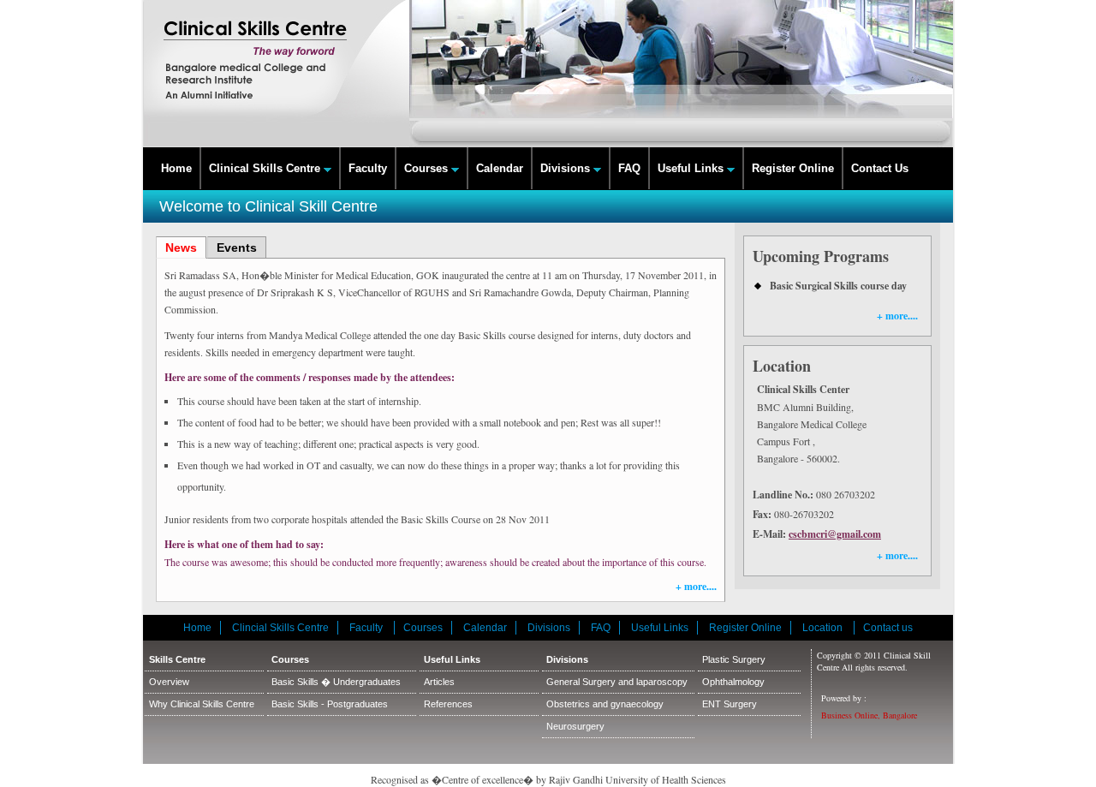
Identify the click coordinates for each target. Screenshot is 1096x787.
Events (237, 247)
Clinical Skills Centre (266, 168)
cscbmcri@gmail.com (835, 534)
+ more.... (696, 586)
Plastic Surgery (733, 659)
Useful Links (692, 168)
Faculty (367, 168)
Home (176, 168)
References (448, 704)
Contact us (888, 628)
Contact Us (879, 168)
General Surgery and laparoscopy (617, 682)
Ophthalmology (733, 682)
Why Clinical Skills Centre (201, 704)
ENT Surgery (729, 704)
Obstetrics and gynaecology (605, 704)
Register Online (793, 168)
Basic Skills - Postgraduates (329, 704)
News (181, 247)
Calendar (499, 168)
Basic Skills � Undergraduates (336, 682)
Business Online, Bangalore (869, 715)
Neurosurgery (575, 726)
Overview (169, 682)
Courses (427, 168)
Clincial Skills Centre (280, 628)
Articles (439, 682)
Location (823, 628)
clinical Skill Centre (276, 73)
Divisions (566, 168)
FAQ (629, 168)
